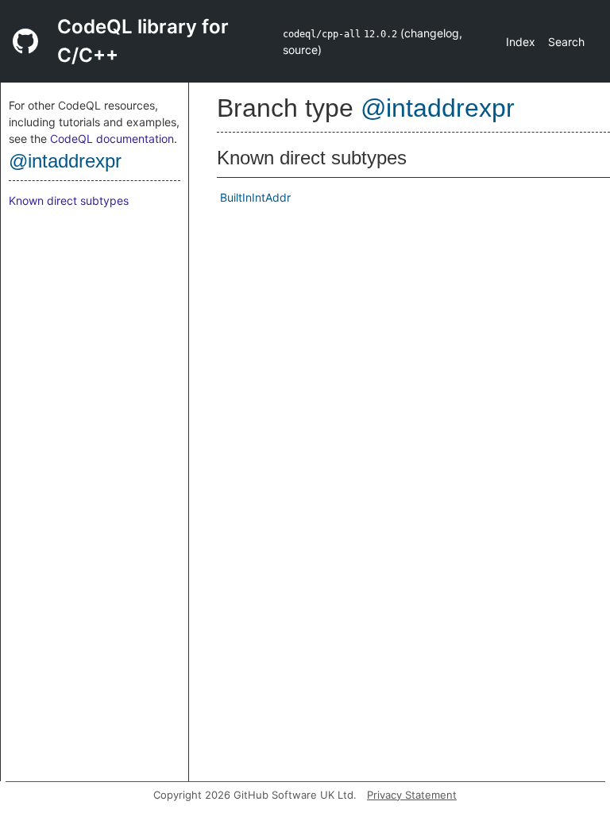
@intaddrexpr (65, 160)
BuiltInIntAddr (255, 197)
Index (520, 41)
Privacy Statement (412, 794)
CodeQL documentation (112, 138)
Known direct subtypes (69, 200)
